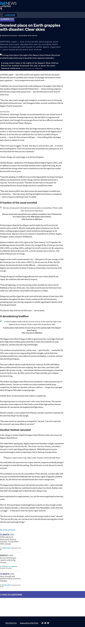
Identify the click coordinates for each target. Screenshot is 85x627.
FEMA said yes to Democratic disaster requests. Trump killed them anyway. (9, 540)
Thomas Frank (6, 548)
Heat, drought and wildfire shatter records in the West (10, 578)
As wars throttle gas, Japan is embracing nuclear (8, 560)
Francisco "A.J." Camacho (9, 566)
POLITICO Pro (11, 623)
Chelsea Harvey (6, 585)
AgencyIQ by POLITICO (29, 623)
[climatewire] (7, 534)
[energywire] (7, 555)
